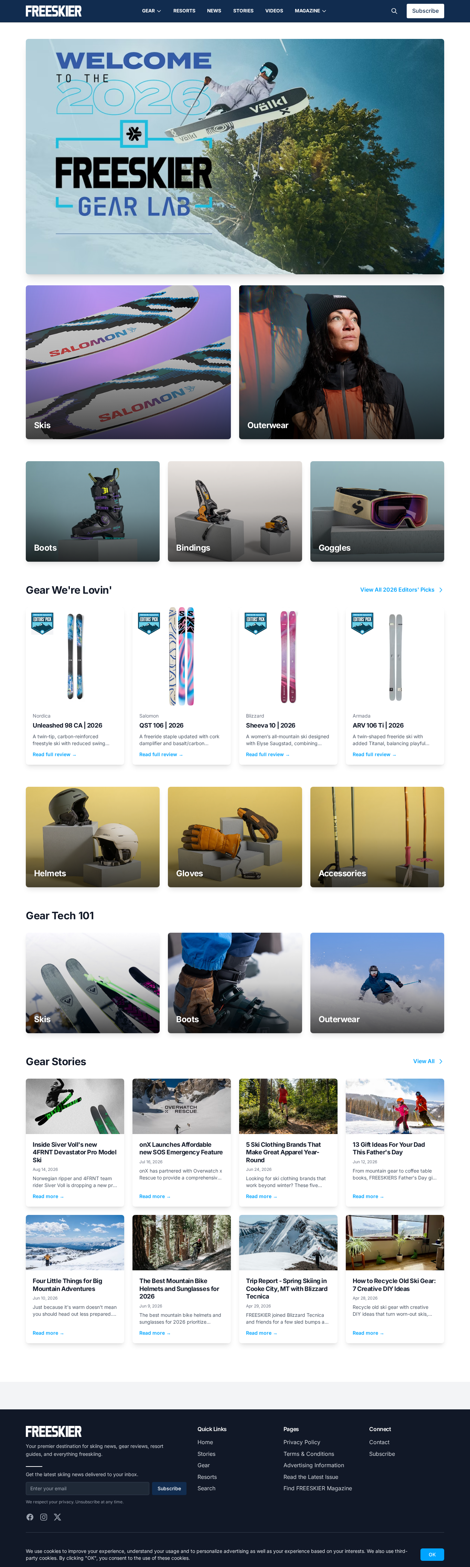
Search (206, 1488)
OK (432, 1554)
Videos (274, 10)
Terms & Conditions (309, 1453)
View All (424, 1061)
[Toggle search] (394, 11)
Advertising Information (314, 1465)
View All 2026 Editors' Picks (397, 589)
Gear (148, 10)
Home (205, 1442)
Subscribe (425, 10)
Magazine (307, 10)
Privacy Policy (302, 1442)
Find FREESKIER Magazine (318, 1488)
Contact (379, 1442)
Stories (243, 10)
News (214, 10)
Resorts (184, 10)
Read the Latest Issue (311, 1476)
